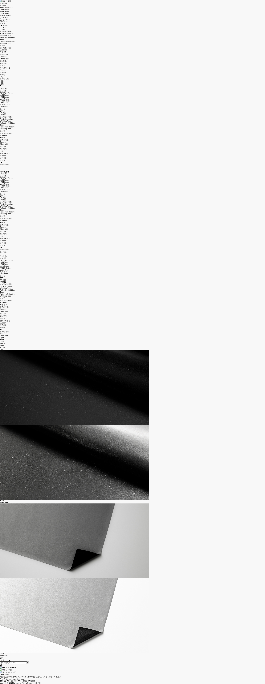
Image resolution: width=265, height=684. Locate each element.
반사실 (2, 23)
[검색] (28, 662)
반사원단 (3, 5)
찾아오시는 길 (5, 68)
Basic (2, 345)
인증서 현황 (4, 54)
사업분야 (3, 52)
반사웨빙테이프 (6, 31)
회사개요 (3, 61)
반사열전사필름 (6, 48)
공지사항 (3, 72)
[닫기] (1, 665)
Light (2, 338)
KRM (2, 340)
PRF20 (2, 343)
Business (3, 50)
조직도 (2, 66)
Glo (1, 349)
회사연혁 (3, 63)
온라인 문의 (4, 79)
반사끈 (2, 45)
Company (3, 57)
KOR (2, 83)
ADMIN (38, 683)
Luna (2, 342)
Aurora (2, 347)
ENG (2, 85)
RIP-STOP (4, 336)
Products (3, 3)
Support (3, 70)
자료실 (2, 75)
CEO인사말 (4, 59)
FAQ (1, 77)
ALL (1, 334)
